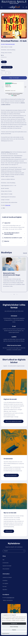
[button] (1, 7)
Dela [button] (4, 208)
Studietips (5, 580)
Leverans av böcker (7, 577)
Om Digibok (5, 583)
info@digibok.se (10, 597)
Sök (3, 559)
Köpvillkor (5, 589)
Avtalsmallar (6, 562)
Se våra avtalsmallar (11, 475)
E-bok (3, 61)
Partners (5, 586)
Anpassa (14, 629)
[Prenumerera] (23, 551)
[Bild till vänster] (11, 294)
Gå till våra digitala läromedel (13, 421)
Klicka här (7, 205)
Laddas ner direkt (6, 67)
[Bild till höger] (16, 294)
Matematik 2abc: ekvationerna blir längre (11, 274)
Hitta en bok (9, 531)
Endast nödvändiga (14, 626)
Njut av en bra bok (10, 44)
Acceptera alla (14, 623)
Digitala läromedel (7, 565)
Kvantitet (3, 70)
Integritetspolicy (5, 633)
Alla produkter (6, 568)
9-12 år (3, 44)
